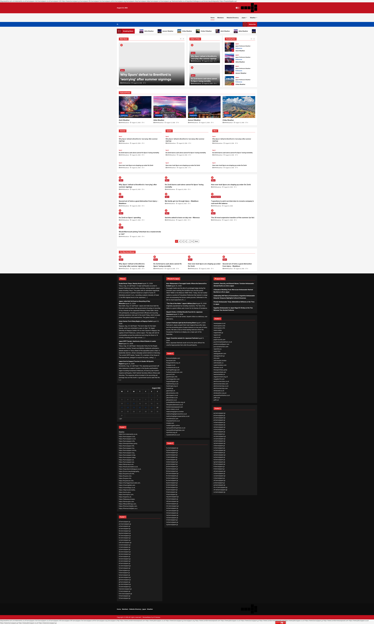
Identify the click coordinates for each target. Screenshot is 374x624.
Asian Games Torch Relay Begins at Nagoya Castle (135, 321)
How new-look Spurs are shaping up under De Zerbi (136, 165)
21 (145, 407)
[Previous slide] (181, 38)
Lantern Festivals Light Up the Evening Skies (181, 322)
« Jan (120, 419)
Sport (122, 70)
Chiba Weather (173, 31)
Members (220, 17)
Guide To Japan (174, 279)
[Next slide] (183, 38)
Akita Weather (229, 31)
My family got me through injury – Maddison (181, 201)
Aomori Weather (153, 31)
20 (140, 407)
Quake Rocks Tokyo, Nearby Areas (130, 283)
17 (122, 407)
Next (196, 241)
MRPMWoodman (126, 83)
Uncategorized (216, 197)
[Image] (121, 45)
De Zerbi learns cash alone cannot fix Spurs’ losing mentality (139, 152)
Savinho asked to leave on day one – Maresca (182, 218)
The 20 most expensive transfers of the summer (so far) (232, 218)
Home (212, 17)
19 (134, 407)
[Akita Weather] (169, 107)
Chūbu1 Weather (192, 31)
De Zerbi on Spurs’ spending (130, 218)
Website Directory (233, 17)
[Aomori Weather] (204, 107)
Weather (253, 17)
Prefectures (239, 48)
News (123, 279)
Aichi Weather (211, 31)
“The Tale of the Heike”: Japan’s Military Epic (181, 303)
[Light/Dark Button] (237, 8)
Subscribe (252, 24)
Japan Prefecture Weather (243, 46)
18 (128, 407)
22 (151, 407)
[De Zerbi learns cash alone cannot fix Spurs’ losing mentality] (152, 63)
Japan (244, 17)
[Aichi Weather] (135, 107)
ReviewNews (147, 617)
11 (128, 403)
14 (192, 241)
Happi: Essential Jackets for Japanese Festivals (182, 338)
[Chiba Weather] (239, 107)
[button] (117, 24)
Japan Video (220, 279)
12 (134, 403)
